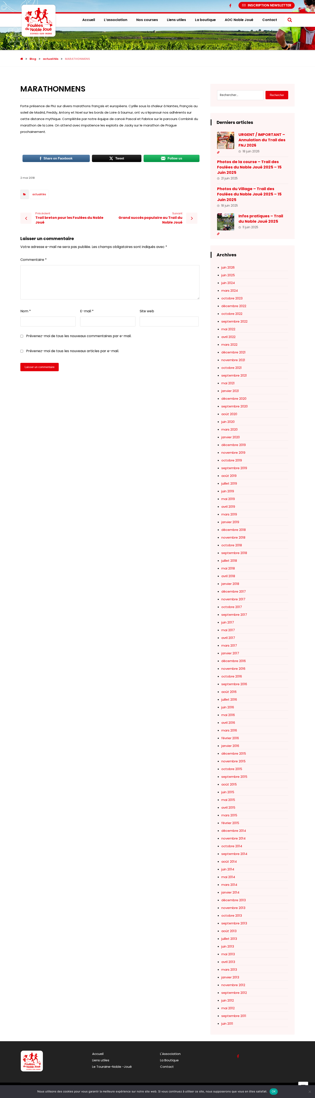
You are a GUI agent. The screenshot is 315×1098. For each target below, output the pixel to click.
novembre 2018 (233, 537)
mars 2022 (229, 344)
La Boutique (169, 1060)
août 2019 (229, 475)
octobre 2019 (231, 460)
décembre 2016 (233, 661)
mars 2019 (229, 514)
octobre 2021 (231, 367)
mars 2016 (229, 730)
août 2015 (229, 784)
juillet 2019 (229, 483)
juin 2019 (227, 491)
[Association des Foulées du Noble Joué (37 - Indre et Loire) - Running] (38, 20)
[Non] (310, 1091)
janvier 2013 (230, 977)
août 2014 (229, 861)
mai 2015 (228, 800)
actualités (39, 194)
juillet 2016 (229, 699)
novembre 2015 (233, 761)
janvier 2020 (230, 437)
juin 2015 (227, 792)
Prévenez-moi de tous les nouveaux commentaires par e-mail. (78, 335)
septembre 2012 (234, 992)
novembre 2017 (233, 599)
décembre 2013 (233, 900)
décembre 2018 (233, 529)
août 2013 (229, 931)
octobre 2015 (231, 769)
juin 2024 (228, 283)
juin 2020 (228, 421)
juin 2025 (228, 275)
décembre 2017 (233, 591)
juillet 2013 (229, 938)
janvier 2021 (230, 391)
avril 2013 (228, 962)
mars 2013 (229, 969)
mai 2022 (228, 329)
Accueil (98, 1053)
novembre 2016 (233, 668)
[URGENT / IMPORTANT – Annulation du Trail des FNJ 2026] (225, 140)
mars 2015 (229, 815)
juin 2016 (227, 707)
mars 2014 (229, 884)
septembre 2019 (234, 468)
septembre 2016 (234, 684)
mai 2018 (228, 568)
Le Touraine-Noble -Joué (112, 1066)
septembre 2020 (234, 406)
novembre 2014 (233, 838)
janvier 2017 (230, 653)
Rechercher (277, 95)
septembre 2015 (234, 776)
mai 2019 (228, 499)
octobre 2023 (232, 298)
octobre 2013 (231, 915)
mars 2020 (229, 429)
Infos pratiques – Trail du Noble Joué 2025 (260, 218)
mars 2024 (229, 290)
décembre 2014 (233, 830)
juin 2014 (227, 869)
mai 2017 (228, 630)
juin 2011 (227, 1023)
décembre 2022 (233, 306)
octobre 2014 (231, 846)
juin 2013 (227, 946)
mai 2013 (228, 954)
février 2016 (230, 738)
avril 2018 (228, 576)
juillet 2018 (229, 560)
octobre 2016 (231, 676)
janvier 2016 (230, 746)
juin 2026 (228, 267)
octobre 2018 (231, 545)
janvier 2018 (230, 583)
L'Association (170, 1053)
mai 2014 (228, 877)
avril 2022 (228, 337)
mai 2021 (228, 383)
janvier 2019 (230, 522)
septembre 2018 (234, 553)
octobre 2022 (231, 313)
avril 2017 (228, 637)
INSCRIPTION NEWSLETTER (269, 5)
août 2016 (229, 691)
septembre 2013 (234, 923)
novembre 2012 (233, 985)
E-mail (87, 311)
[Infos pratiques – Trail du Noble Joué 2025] (225, 221)
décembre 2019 (233, 445)
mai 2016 (228, 715)
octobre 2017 (231, 607)
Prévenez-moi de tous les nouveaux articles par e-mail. (72, 350)
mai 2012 (228, 1008)
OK (274, 1091)
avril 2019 (228, 506)
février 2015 (230, 823)
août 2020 (229, 414)
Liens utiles (100, 1060)
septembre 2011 (233, 1016)
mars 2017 (229, 645)
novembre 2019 (233, 452)
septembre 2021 (234, 375)
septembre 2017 (234, 614)
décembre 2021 (233, 352)
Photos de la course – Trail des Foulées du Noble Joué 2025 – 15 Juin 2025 (249, 167)
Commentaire (33, 259)
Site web (147, 311)
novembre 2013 (233, 908)
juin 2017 (227, 622)
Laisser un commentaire (39, 367)
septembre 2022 (234, 321)
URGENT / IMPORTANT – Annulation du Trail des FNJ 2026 (261, 140)
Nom (25, 311)
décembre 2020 (233, 398)
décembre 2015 (233, 753)
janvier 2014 (230, 892)
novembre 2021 (233, 360)
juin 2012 (227, 1000)
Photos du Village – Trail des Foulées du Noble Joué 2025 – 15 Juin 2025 (249, 194)
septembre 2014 (234, 854)
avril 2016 (228, 722)
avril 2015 (228, 807)
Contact (167, 1066)
